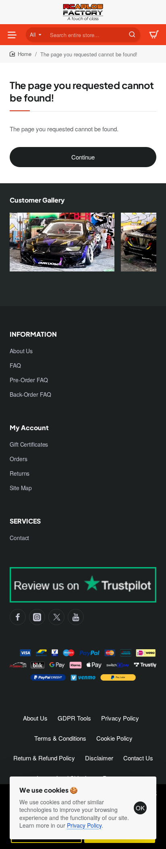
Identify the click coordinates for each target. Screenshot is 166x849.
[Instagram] (37, 617)
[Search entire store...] (132, 34)
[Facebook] (18, 617)
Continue (83, 157)
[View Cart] (154, 35)
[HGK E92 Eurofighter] (62, 246)
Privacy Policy (84, 825)
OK (140, 807)
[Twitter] (56, 617)
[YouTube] (76, 617)
